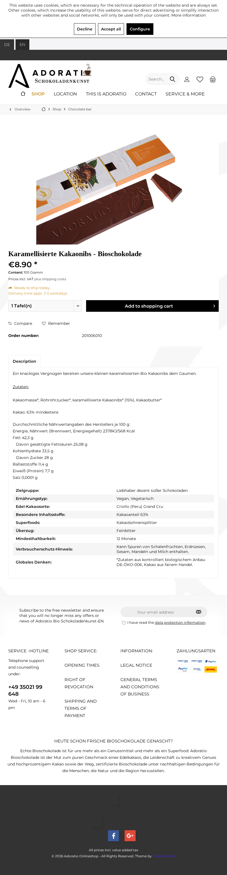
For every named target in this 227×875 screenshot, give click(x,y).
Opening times (82, 665)
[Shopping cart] (213, 79)
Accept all (111, 29)
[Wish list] (200, 79)
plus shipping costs (50, 279)
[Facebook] (113, 835)
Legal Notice (136, 665)
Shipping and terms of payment (81, 708)
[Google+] (130, 835)
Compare (22, 323)
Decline (84, 29)
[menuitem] (213, 79)
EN (22, 44)
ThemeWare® (164, 856)
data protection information (180, 622)
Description (24, 361)
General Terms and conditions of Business (139, 687)
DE (7, 44)
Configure (140, 29)
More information (188, 15)
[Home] (23, 94)
